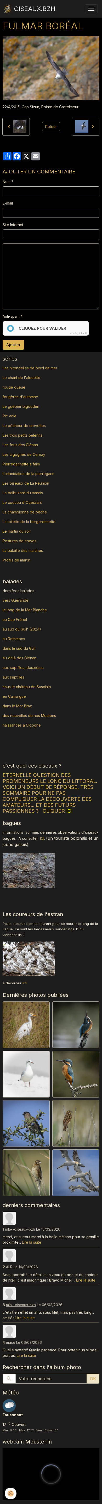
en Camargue (15, 696)
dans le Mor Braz (17, 706)
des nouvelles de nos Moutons (29, 715)
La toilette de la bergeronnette (29, 521)
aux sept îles (13, 677)
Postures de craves (19, 541)
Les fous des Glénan (20, 445)
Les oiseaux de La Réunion (26, 483)
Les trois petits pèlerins (22, 435)
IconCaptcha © (78, 333)
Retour (51, 126)
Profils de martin (16, 560)
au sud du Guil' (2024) (22, 629)
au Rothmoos (14, 638)
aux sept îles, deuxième (23, 667)
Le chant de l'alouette (21, 377)
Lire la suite (31, 1242)
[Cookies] (10, 1493)
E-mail (8, 203)
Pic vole (10, 416)
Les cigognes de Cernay (24, 454)
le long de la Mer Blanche (25, 610)
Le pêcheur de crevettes (24, 425)
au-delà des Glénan (19, 658)
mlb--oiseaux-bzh (20, 1229)
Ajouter (13, 344)
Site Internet (13, 224)
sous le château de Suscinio (27, 687)
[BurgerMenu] (91, 8)
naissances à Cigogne (22, 725)
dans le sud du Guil (19, 648)
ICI (42, 838)
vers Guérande (16, 600)
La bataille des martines (23, 550)
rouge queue (14, 387)
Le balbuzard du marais (23, 493)
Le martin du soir (17, 531)
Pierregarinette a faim (21, 464)
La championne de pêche (25, 512)
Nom (6, 181)
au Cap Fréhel (15, 619)
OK (93, 1378)
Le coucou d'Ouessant (22, 502)
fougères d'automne (20, 397)
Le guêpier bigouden (21, 406)
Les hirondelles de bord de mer (30, 368)
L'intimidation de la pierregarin (28, 473)
